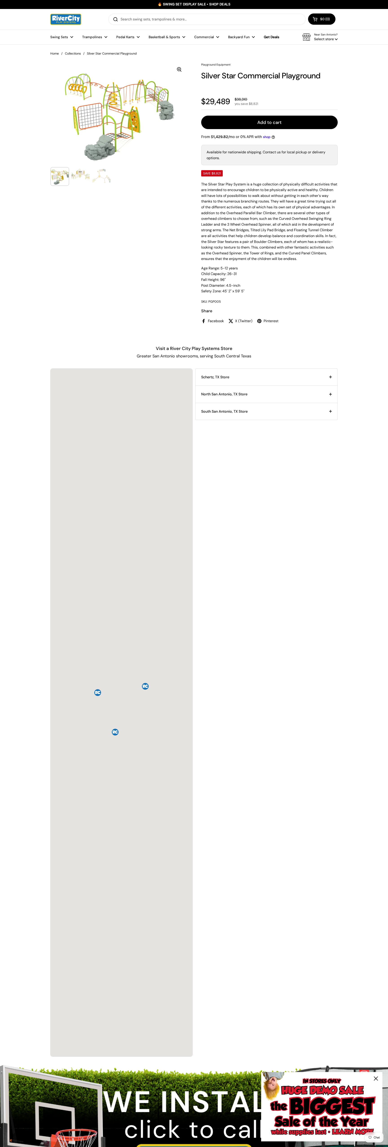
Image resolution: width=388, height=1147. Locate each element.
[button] (321, 19)
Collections (73, 53)
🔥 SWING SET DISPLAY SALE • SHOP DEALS (194, 4)
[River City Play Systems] (65, 19)
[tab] (266, 377)
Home (54, 53)
